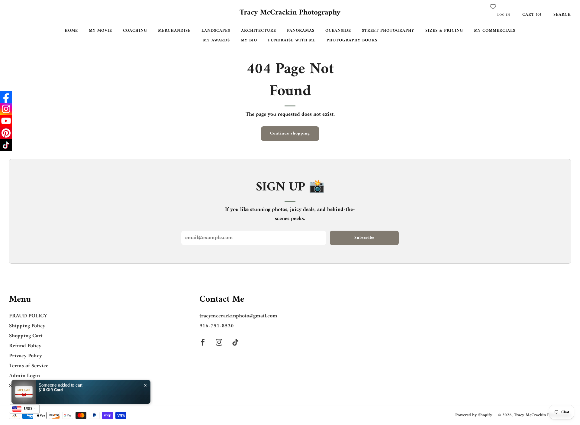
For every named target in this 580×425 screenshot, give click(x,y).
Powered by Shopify (473, 415)
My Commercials (494, 30)
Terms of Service (28, 366)
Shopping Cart (26, 336)
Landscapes (215, 30)
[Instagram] (6, 109)
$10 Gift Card (51, 385)
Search (562, 14)
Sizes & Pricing (444, 30)
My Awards (216, 40)
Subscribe (364, 238)
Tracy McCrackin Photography (290, 13)
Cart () (531, 14)
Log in (503, 15)
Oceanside (338, 30)
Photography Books (352, 40)
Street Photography (388, 30)
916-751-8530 (216, 326)
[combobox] (25, 409)
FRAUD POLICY (28, 316)
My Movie (100, 30)
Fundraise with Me (292, 40)
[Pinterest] (6, 133)
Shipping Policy (27, 326)
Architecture (258, 30)
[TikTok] (6, 145)
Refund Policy (25, 346)
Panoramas (300, 30)
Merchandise (174, 30)
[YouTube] (6, 121)
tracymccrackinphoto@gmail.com (238, 316)
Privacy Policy (25, 356)
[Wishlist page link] (493, 7)
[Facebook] (6, 97)
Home (71, 30)
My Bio (249, 40)
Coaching (135, 30)
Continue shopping (290, 133)
